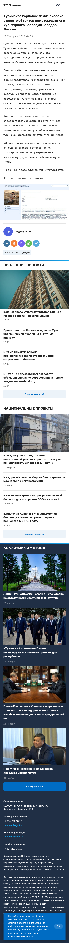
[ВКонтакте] (6, 243)
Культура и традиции (17, 252)
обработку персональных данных (27, 929)
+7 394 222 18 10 (12, 821)
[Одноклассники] (14, 243)
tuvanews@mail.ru (13, 836)
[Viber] (21, 243)
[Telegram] (36, 243)
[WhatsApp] (28, 243)
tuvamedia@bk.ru (13, 825)
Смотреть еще (34, 786)
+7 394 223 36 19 (12, 848)
